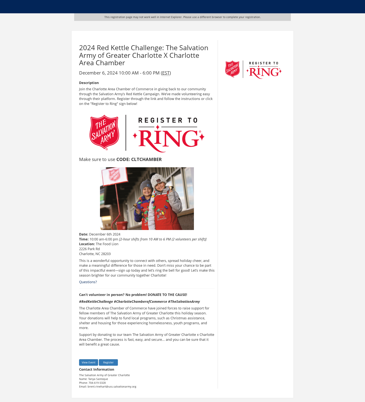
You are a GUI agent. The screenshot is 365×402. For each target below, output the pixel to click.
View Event (88, 362)
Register (108, 362)
